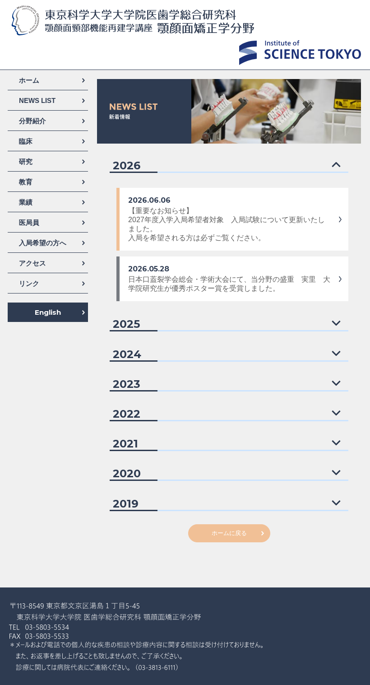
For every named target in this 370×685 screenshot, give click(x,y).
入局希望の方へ (42, 243)
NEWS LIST (37, 100)
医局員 (29, 222)
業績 (25, 202)
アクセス (32, 263)
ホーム (29, 80)
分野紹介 (32, 121)
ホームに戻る (229, 533)
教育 (25, 182)
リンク (29, 283)
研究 (25, 161)
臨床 (25, 141)
